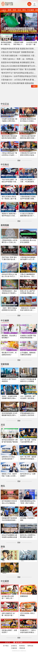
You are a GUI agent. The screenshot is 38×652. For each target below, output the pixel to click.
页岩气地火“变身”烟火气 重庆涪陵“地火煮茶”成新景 (9, 258)
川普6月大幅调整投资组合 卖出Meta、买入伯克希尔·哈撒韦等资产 (28, 275)
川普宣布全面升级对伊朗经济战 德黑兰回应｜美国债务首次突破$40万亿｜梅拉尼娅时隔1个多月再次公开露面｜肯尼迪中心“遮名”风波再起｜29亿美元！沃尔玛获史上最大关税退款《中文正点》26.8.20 (28, 137)
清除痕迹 (22, 648)
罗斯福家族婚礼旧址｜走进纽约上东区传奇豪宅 (28, 414)
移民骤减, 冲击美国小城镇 (27, 519)
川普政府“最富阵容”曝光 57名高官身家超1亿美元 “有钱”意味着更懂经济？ (19, 43)
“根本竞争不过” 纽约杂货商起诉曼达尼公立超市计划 (19, 73)
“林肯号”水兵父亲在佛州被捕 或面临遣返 (17, 83)
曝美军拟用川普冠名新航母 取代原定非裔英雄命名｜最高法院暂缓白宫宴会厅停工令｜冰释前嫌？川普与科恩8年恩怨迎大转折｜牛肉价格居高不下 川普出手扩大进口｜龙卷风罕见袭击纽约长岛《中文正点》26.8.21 (9, 137)
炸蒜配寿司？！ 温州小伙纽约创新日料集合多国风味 (28, 631)
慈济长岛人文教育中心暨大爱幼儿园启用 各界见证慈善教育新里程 (27, 536)
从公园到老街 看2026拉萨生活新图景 (28, 241)
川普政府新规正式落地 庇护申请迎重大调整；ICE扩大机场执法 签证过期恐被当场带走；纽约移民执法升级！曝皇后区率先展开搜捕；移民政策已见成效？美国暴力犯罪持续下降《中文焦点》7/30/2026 (28, 198)
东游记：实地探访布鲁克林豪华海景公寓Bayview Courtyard (10, 397)
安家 (14, 10)
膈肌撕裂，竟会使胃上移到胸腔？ (9, 337)
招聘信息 (30, 645)
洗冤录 (3, 560)
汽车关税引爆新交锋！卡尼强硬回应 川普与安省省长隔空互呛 (19, 56)
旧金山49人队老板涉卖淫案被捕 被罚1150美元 (19, 66)
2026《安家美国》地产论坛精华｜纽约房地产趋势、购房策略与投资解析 (28, 397)
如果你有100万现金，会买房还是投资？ (9, 458)
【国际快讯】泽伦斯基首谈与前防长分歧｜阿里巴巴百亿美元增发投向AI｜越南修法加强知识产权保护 (27, 309)
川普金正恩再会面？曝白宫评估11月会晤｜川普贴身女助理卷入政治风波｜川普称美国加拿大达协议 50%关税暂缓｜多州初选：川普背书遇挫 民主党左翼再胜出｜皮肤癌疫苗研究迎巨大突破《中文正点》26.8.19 (9, 154)
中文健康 (30, 10)
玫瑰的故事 (4, 573)
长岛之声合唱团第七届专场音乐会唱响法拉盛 (9, 536)
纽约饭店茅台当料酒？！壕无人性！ (8, 597)
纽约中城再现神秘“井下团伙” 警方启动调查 (18, 69)
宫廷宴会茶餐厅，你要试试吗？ (9, 631)
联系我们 (22, 645)
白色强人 (22, 560)
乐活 (19, 10)
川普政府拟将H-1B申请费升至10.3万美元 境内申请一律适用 (9, 241)
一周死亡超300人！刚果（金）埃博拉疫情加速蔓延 (19, 59)
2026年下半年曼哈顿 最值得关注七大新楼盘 (28, 380)
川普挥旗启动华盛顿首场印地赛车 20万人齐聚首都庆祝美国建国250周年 (28, 258)
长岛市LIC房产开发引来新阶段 (9, 380)
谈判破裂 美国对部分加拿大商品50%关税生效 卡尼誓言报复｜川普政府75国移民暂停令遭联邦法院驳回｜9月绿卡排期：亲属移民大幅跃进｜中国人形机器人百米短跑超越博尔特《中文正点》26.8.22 (28, 120)
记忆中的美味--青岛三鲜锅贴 (27, 614)
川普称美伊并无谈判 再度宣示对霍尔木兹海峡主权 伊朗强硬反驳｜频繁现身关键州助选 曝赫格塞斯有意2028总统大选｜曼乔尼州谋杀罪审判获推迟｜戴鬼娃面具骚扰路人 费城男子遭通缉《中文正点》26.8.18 (28, 154)
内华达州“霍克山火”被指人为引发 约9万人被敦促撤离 (9, 275)
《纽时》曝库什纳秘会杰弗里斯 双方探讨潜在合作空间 (9, 309)
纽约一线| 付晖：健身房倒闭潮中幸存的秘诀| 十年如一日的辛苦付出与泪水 (28, 458)
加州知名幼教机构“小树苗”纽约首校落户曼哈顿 (6, 43)
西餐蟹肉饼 (24, 596)
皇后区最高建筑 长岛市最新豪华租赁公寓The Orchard (9, 414)
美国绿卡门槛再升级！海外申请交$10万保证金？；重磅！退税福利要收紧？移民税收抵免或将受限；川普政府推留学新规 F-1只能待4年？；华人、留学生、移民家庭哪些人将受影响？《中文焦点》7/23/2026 (9, 215)
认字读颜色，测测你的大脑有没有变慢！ (27, 354)
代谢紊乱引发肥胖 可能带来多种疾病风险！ (28, 337)
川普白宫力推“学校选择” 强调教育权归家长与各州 (19, 52)
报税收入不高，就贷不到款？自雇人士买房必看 (9, 475)
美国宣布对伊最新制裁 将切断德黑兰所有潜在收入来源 (19, 62)
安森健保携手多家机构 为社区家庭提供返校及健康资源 (9, 519)
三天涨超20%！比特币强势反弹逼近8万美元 (19, 76)
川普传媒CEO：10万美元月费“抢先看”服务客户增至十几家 (19, 80)
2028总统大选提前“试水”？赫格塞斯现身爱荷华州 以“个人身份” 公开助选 (31, 43)
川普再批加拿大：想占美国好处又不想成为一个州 (9, 292)
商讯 (24, 10)
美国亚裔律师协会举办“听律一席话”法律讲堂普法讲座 (27, 502)
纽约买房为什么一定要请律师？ (27, 475)
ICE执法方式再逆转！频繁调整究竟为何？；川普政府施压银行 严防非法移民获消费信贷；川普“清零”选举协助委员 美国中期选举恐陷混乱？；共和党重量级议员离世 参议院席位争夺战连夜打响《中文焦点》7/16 (28, 215)
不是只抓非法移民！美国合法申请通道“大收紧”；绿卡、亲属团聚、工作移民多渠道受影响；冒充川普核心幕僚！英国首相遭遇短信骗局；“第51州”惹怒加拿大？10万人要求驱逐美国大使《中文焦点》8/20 (10, 181)
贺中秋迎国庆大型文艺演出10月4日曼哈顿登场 (9, 502)
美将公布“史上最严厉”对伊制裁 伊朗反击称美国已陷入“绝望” (28, 292)
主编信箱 (14, 648)
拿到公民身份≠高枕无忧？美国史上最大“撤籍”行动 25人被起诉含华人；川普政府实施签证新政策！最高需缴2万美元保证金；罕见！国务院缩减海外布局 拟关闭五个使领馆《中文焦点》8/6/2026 (9, 198)
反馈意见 (14, 645)
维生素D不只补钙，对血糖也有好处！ (9, 354)
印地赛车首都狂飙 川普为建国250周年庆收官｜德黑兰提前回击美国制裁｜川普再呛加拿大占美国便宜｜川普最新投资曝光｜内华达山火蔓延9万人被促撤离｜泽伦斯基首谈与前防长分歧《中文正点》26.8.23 (10, 120)
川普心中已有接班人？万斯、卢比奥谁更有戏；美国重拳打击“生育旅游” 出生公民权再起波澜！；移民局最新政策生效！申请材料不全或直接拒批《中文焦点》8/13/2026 (28, 181)
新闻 (9, 10)
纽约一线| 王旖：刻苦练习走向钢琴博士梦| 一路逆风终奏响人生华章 (28, 441)
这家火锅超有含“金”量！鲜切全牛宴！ (8, 614)
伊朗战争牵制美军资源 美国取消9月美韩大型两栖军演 (19, 49)
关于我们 (6, 645)
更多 (34, 86)
